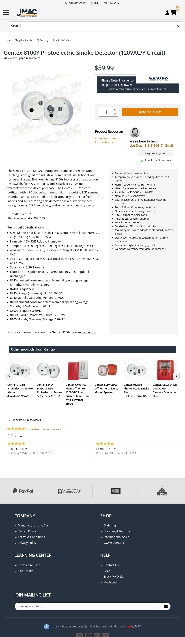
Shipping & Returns (116, 531)
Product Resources (109, 131)
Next (177, 377)
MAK (138, 626)
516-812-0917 (154, 145)
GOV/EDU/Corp (114, 543)
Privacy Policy (26, 543)
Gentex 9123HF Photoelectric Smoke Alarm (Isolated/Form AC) (136, 390)
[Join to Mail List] (166, 606)
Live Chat (136, 145)
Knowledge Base (28, 565)
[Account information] (167, 12)
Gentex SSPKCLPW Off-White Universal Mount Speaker (107, 388)
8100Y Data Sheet (105, 138)
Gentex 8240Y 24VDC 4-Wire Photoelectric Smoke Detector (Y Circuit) (49, 390)
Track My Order (114, 577)
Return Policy (26, 531)
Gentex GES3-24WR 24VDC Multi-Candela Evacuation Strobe (165, 390)
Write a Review (52, 429)
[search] (176, 25)
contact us (88, 332)
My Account (111, 582)
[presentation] (0, 505)
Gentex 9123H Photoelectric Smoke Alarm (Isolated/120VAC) (20, 390)
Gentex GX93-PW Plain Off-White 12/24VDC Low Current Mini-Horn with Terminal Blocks (77, 394)
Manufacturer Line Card (33, 525)
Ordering (109, 525)
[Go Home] (27, 12)
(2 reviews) (33, 429)
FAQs (107, 571)
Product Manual (104, 142)
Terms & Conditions (31, 537)
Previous (10, 377)
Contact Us (111, 565)
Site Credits (25, 571)
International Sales (116, 537)
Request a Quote (155, 153)
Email (169, 145)
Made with (120, 626)
